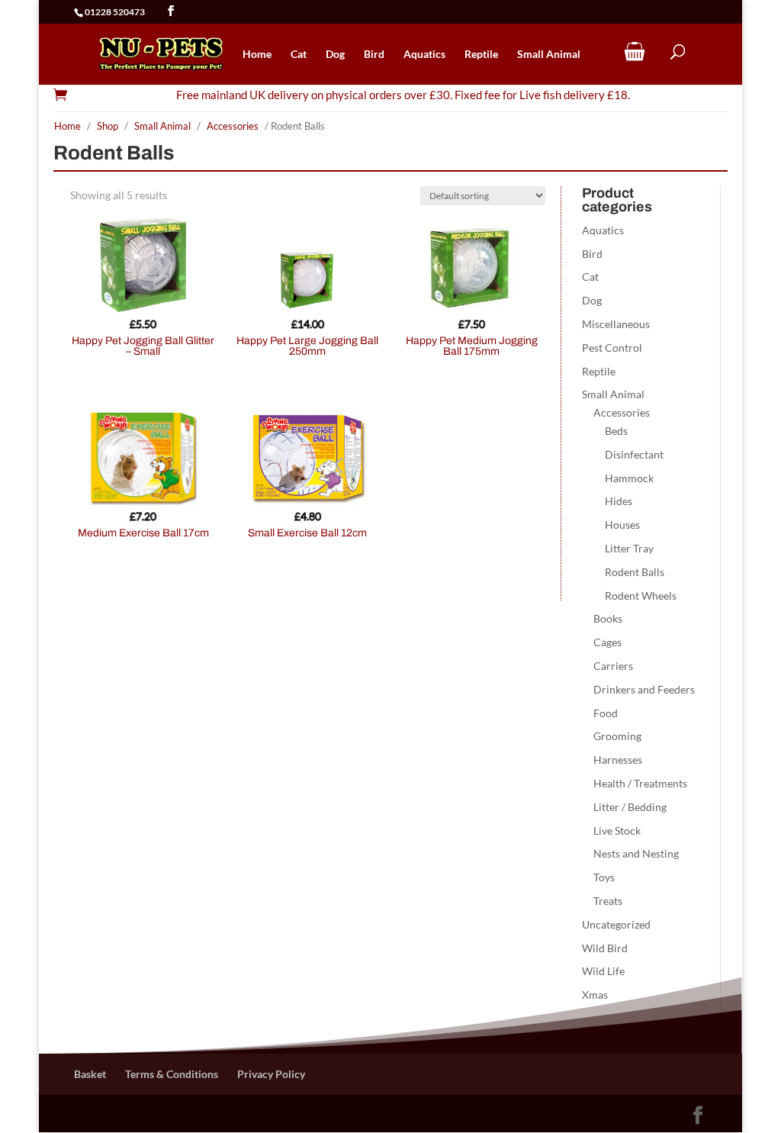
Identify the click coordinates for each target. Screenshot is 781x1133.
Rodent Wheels (641, 595)
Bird (374, 54)
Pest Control (612, 347)
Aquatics (424, 54)
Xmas (595, 994)
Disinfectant (634, 454)
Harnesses (617, 759)
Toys (604, 877)
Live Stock (617, 830)
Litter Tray (629, 548)
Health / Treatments (640, 783)
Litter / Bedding (630, 806)
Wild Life (603, 970)
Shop (107, 126)
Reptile (481, 54)
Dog (335, 54)
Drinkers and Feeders (644, 689)
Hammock (629, 478)
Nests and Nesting (636, 853)
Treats (607, 900)
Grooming (617, 735)
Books (607, 618)
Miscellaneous (616, 323)
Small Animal (548, 54)
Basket (90, 1073)
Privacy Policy (271, 1073)
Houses (622, 524)
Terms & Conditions (171, 1073)
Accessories (233, 126)
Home (257, 54)
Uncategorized (616, 924)
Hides (618, 500)
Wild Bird (605, 947)
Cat (299, 54)
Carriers (613, 665)
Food (605, 713)
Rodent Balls (634, 571)
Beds (616, 430)
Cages (607, 642)
